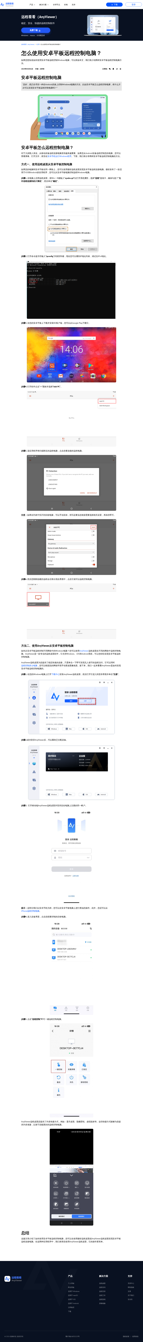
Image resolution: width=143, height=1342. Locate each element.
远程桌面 (102, 1283)
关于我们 (131, 1295)
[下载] (71, 354)
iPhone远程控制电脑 (30, 911)
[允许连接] (71, 218)
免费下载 (34, 30)
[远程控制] (71, 1070)
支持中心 (131, 1283)
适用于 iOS (72, 1299)
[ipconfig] (71, 289)
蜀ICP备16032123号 (72, 1336)
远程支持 (102, 1291)
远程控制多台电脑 (29, 665)
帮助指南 (131, 1287)
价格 (66, 4)
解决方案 (43, 4)
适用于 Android (73, 1303)
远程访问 (102, 1287)
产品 (31, 4)
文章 (38, 44)
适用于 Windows (73, 1291)
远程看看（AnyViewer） (28, 44)
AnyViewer (83, 651)
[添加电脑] (71, 419)
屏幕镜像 (102, 1303)
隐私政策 (126, 1336)
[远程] (71, 611)
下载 (115, 4)
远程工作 (102, 1295)
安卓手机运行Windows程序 (59, 156)
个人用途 (71, 1283)
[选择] (71, 968)
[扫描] (71, 483)
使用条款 (135, 1336)
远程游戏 (102, 1299)
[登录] (71, 772)
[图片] (71, 116)
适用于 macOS (73, 1295)
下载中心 (55, 674)
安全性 (130, 1299)
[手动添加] (71, 547)
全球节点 (56, 4)
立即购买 (71, 1307)
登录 (134, 4)
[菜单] (71, 1177)
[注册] (71, 707)
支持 (73, 4)
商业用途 (71, 1287)
